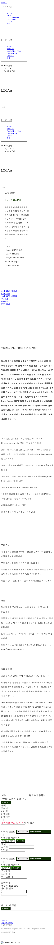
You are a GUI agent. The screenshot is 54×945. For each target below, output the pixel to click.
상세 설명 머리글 (9, 291)
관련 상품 (5, 304)
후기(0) (4, 299)
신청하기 (5, 908)
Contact (10, 21)
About (9, 13)
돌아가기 (5, 868)
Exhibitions (11, 19)
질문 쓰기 (6, 802)
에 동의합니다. (19, 822)
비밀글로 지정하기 (10, 837)
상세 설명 (5, 293)
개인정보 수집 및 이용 (12, 822)
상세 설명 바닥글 (9, 296)
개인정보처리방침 (7, 922)
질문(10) (5, 301)
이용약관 (4, 920)
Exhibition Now (13, 17)
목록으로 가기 (8, 841)
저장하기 (20, 841)
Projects (10, 15)
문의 (8, 23)
